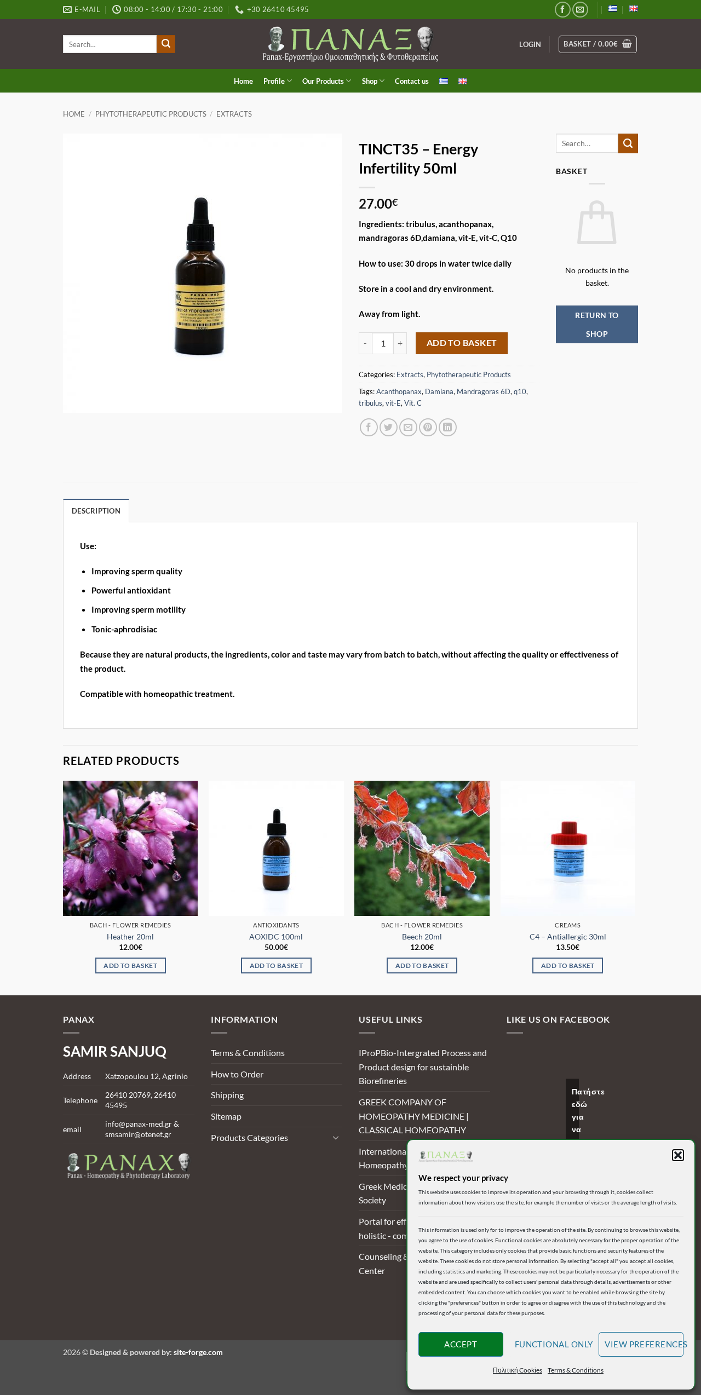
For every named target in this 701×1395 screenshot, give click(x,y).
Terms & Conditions (576, 1370)
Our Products (323, 81)
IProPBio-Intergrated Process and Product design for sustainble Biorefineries (423, 1066)
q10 (520, 391)
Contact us (412, 81)
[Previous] (63, 887)
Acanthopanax (399, 391)
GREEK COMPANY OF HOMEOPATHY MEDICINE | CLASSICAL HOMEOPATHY (414, 1116)
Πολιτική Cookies (517, 1370)
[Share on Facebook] (369, 427)
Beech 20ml (422, 936)
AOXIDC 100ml (276, 936)
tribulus (370, 403)
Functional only (554, 1344)
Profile (274, 81)
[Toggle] (335, 1137)
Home (243, 81)
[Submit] (166, 44)
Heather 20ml (130, 936)
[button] (678, 1155)
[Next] (635, 887)
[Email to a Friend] (408, 427)
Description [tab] (96, 510)
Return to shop (597, 324)
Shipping (227, 1095)
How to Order (237, 1074)
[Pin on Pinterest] (428, 427)
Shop (369, 81)
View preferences (644, 1344)
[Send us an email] (580, 10)
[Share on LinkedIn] (448, 427)
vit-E (393, 403)
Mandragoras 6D (483, 391)
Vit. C (413, 403)
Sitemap (226, 1116)
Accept (460, 1344)
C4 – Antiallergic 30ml (568, 936)
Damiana (439, 391)
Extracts (234, 113)
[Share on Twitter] (389, 427)
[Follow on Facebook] (563, 10)
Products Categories (249, 1137)
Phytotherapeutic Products (150, 113)
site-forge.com (198, 1352)
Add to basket (462, 343)
